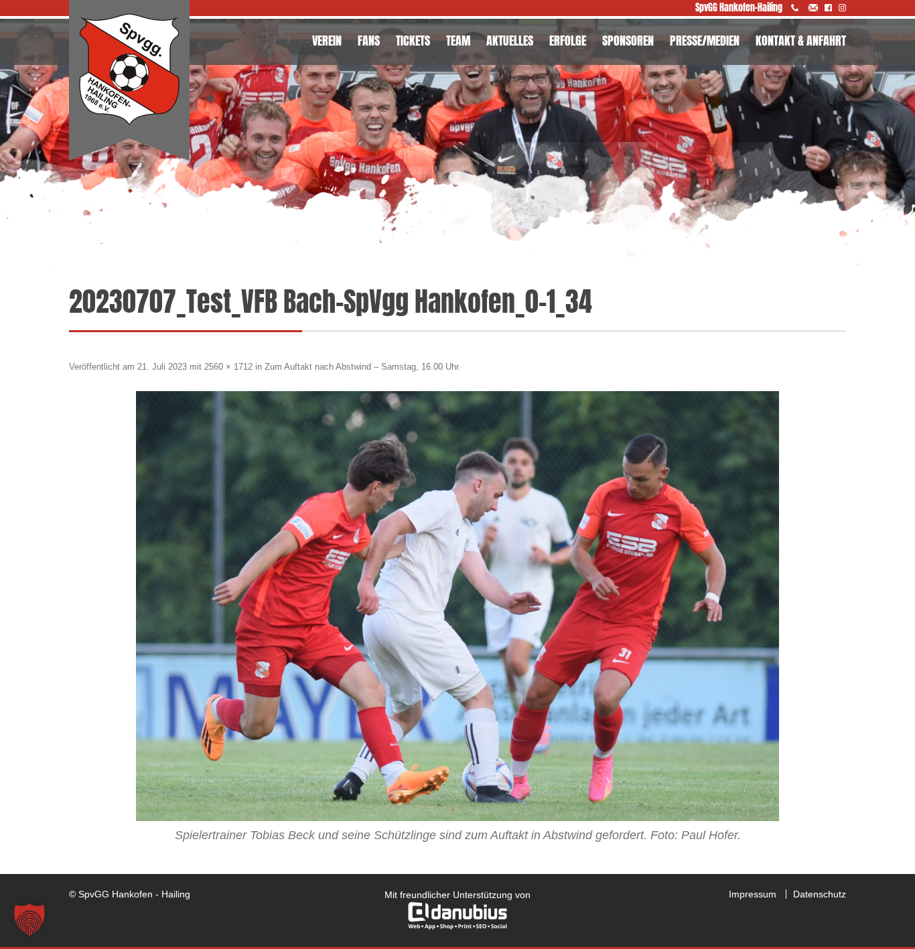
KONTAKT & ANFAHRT (801, 40)
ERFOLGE (567, 40)
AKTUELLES (509, 40)
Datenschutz (819, 894)
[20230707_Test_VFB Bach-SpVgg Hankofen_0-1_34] (457, 606)
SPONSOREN (628, 40)
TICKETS (413, 40)
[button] (29, 919)
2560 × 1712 (228, 367)
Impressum (752, 894)
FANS (369, 40)
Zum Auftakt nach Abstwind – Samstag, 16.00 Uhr (361, 367)
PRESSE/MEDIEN (705, 40)
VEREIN (327, 40)
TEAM (458, 40)
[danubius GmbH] (457, 926)
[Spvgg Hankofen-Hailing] (129, 81)
